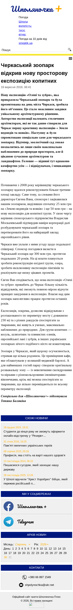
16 (6, 553)
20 (24, 553)
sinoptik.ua (25, 43)
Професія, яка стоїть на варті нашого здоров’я (34, 455)
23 (38, 553)
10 (42, 548)
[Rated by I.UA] (36, 606)
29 (65, 553)
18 (15, 553)
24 (42, 553)
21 (29, 553)
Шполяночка (36, 9)
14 (60, 548)
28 (61, 553)
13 (55, 548)
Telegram (25, 521)
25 (47, 553)
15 (64, 548)
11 (46, 548)
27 (56, 553)
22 (33, 553)
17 (10, 553)
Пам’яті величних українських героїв (28, 445)
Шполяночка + (32, 506)
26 (52, 553)
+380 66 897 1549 (39, 577)
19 (20, 553)
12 (51, 548)
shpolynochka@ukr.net (39, 585)
